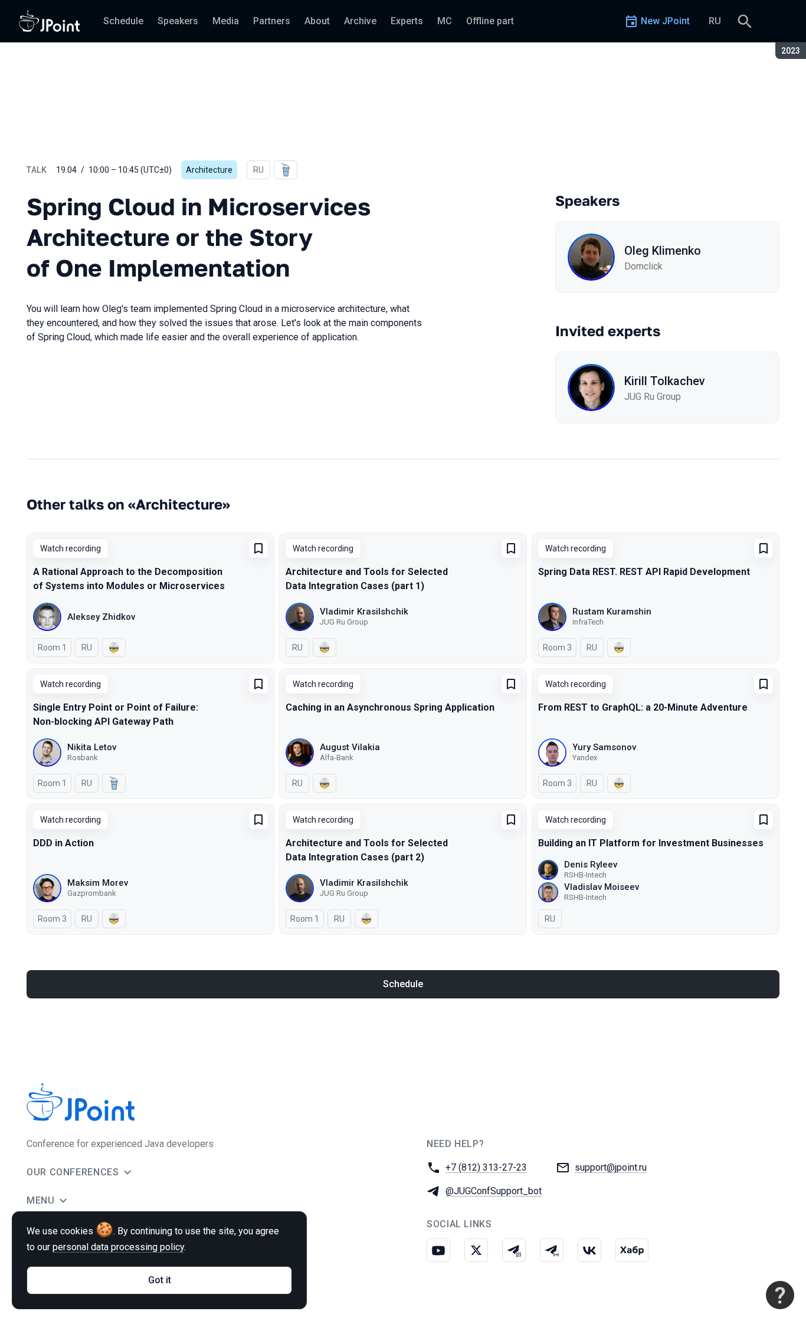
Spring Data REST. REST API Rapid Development (644, 571)
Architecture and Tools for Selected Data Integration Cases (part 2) (367, 850)
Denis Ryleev (590, 864)
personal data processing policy (118, 1247)
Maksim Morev (97, 883)
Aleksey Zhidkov (101, 617)
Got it (159, 1280)
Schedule (403, 984)
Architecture (209, 170)
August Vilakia (350, 747)
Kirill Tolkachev (664, 381)
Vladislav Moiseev (601, 887)
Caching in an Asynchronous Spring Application (390, 707)
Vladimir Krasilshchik (364, 611)
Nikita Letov (91, 747)
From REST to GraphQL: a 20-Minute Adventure (643, 707)
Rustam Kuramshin (611, 611)
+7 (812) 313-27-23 (486, 1167)
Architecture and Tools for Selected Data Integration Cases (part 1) (367, 579)
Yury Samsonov (604, 747)
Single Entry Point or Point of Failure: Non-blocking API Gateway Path (115, 714)
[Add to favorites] (258, 548)
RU (715, 21)
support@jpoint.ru (611, 1167)
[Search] (744, 21)
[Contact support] (780, 1295)
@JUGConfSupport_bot (493, 1191)
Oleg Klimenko (662, 251)
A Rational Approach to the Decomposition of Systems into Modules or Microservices (129, 579)
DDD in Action (63, 843)
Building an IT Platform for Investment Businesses (651, 843)
